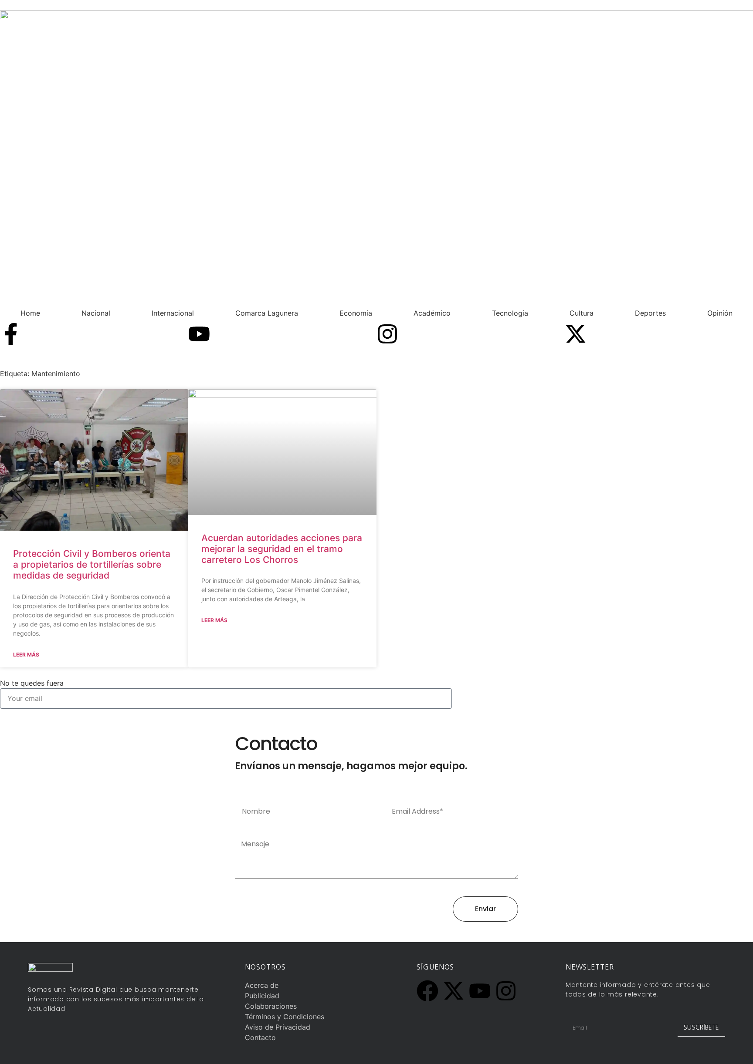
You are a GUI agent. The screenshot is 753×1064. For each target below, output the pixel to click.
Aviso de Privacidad (277, 1027)
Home (30, 313)
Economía (355, 313)
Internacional (173, 313)
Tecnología (510, 313)
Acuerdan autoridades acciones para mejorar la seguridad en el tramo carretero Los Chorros (281, 548)
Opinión (720, 313)
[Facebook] (427, 991)
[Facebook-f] (11, 334)
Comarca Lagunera (266, 313)
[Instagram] (387, 334)
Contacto (260, 1037)
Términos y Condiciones (284, 1016)
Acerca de (261, 985)
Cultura (582, 313)
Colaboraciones (271, 1006)
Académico (432, 313)
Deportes (650, 313)
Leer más (26, 654)
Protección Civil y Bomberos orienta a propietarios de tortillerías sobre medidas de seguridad (91, 564)
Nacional (95, 313)
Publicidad (262, 995)
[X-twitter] (576, 334)
